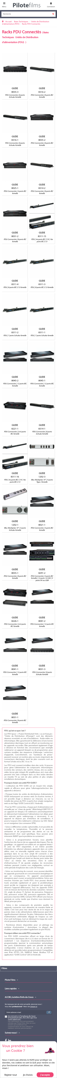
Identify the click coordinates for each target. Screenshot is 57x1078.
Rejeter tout (10, 1074)
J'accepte (45, 1074)
